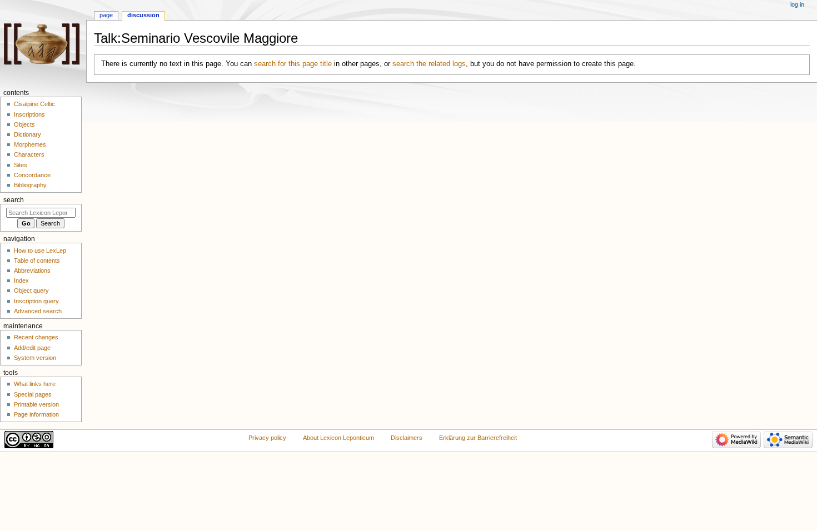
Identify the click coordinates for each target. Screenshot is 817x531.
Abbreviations (32, 270)
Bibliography (30, 185)
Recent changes (36, 337)
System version (35, 357)
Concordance (32, 175)
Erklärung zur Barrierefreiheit (478, 437)
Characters (29, 154)
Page (106, 15)
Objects (24, 124)
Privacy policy (267, 437)
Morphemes (30, 144)
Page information (36, 414)
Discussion (143, 15)
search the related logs (429, 64)
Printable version (36, 404)
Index (21, 280)
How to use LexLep (40, 250)
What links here (35, 383)
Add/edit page (32, 347)
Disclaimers (406, 437)
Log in (797, 4)
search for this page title (293, 64)
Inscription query (36, 301)
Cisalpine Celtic (34, 104)
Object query (31, 290)
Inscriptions (29, 114)
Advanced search (38, 311)
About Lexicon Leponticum (338, 437)
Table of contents (37, 260)
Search (13, 200)
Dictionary (27, 134)
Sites (20, 165)
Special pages (33, 394)
